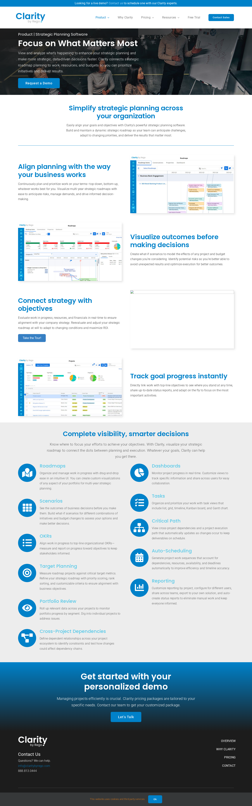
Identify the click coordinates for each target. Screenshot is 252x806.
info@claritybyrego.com (34, 766)
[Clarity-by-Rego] (30, 13)
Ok (155, 799)
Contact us (116, 3)
